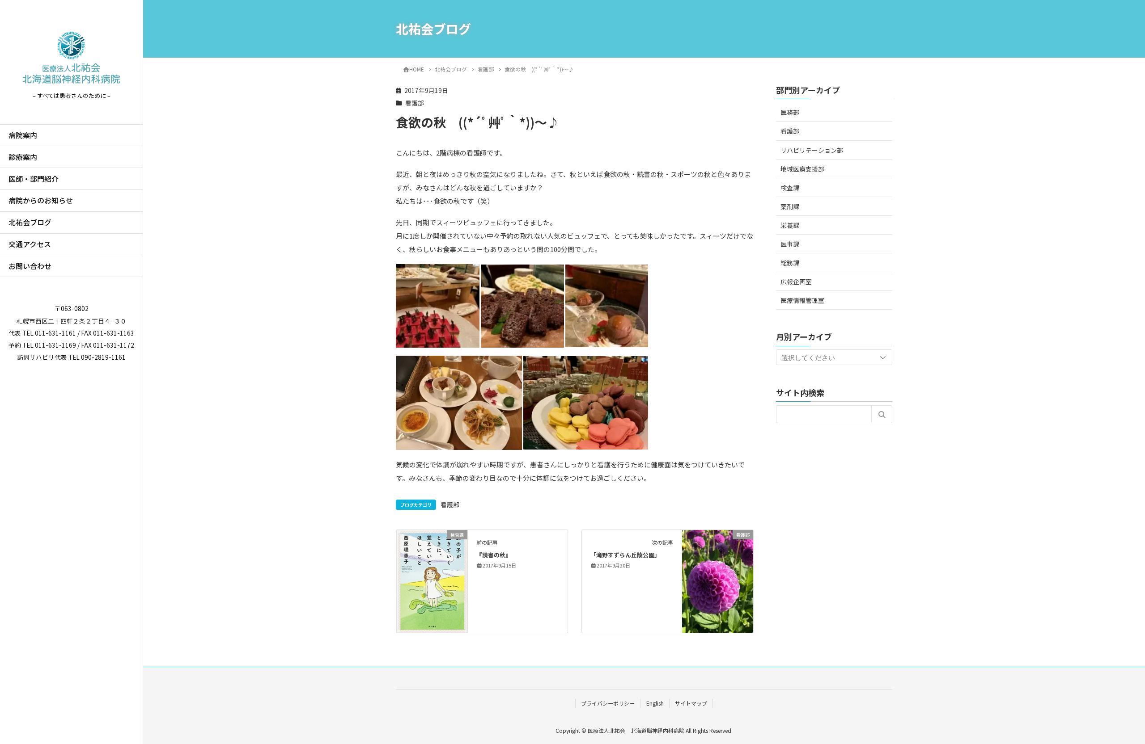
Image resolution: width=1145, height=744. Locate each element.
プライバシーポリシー (608, 703)
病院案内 (22, 135)
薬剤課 (789, 206)
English (655, 703)
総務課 (789, 262)
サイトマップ (691, 703)
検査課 (789, 187)
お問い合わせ (29, 266)
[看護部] (717, 562)
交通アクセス (29, 244)
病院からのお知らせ (40, 200)
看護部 (414, 102)
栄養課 (789, 225)
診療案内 (22, 156)
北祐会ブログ (29, 222)
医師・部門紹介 (33, 178)
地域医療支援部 (802, 168)
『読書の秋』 (493, 555)
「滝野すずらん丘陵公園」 (625, 555)
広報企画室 (796, 281)
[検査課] (431, 580)
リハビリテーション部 (811, 149)
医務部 (789, 112)
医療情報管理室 (802, 300)
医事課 (789, 244)
